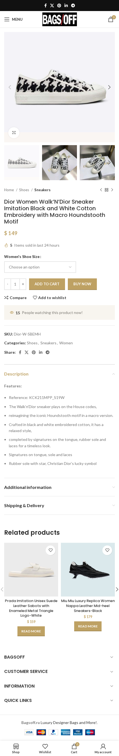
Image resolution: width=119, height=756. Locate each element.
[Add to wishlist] (50, 550)
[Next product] (112, 190)
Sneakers (42, 190)
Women (66, 342)
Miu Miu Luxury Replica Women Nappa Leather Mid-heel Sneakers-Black (88, 605)
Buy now (82, 284)
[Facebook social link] (45, 5)
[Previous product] (101, 190)
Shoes (24, 190)
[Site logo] (59, 19)
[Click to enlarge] (13, 132)
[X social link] (52, 5)
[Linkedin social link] (66, 5)
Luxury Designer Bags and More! (69, 722)
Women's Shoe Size (22, 256)
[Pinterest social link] (59, 5)
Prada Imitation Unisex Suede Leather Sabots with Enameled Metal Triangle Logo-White (31, 608)
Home (9, 190)
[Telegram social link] (73, 5)
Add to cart (47, 284)
